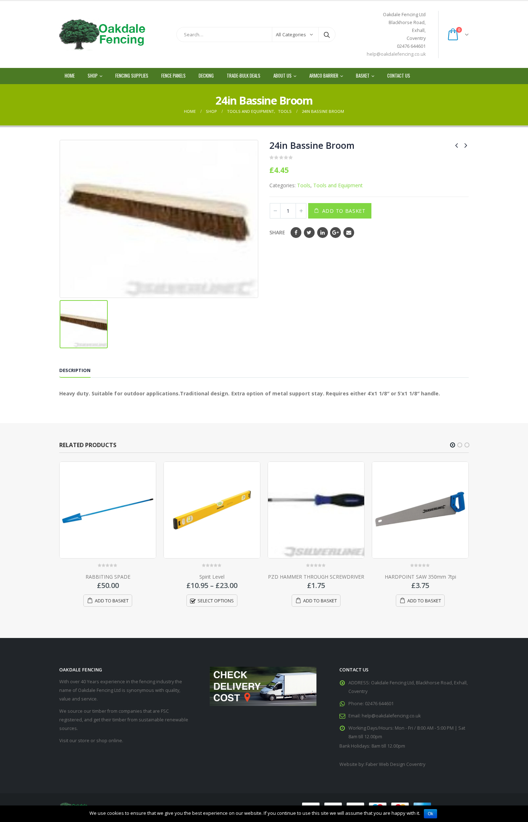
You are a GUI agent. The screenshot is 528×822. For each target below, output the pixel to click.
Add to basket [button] (112, 601)
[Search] (327, 34)
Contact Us (398, 75)
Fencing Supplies (131, 75)
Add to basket (344, 210)
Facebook (296, 232)
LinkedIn (322, 232)
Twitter (309, 232)
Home (70, 75)
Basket (363, 75)
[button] (452, 445)
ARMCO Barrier (323, 75)
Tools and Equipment (338, 185)
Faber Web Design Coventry (395, 764)
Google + (335, 232)
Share (277, 232)
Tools (303, 185)
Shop (93, 75)
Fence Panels (173, 75)
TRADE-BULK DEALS (243, 75)
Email (348, 232)
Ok (430, 813)
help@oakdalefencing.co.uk (396, 54)
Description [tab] (75, 370)
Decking (206, 75)
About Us (282, 75)
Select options (216, 601)
